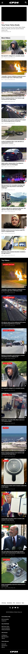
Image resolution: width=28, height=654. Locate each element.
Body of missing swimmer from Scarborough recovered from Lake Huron (12, 98)
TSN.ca (3, 638)
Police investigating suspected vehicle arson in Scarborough (13, 585)
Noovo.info (4, 643)
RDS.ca (3, 647)
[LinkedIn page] (18, 607)
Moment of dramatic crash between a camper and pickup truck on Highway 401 (13, 356)
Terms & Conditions (6, 627)
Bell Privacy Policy (5, 626)
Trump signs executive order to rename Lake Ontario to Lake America (12, 519)
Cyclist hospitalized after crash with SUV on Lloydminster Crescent (12, 142)
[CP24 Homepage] (14, 2)
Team (23, 602)
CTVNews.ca (4, 635)
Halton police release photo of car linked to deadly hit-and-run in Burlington (12, 164)
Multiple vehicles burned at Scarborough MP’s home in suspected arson (13, 230)
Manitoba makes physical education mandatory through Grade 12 (13, 252)
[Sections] (2, 2)
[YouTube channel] (15, 607)
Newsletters (9, 602)
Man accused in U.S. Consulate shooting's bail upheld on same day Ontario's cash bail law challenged (13, 186)
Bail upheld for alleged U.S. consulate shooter (13, 55)
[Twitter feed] (10, 607)
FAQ (14, 602)
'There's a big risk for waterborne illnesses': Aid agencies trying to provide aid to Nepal (13, 209)
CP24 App (4, 602)
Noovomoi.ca (4, 645)
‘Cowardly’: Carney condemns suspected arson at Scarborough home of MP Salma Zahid (13, 77)
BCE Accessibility (5, 619)
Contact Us (18, 602)
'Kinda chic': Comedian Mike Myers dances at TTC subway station (12, 420)
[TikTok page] (12, 607)
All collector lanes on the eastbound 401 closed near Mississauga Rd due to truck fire (13, 120)
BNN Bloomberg (5, 636)
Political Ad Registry (6, 629)
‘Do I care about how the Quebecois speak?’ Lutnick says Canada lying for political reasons (13, 552)
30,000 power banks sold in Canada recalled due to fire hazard (14, 486)
